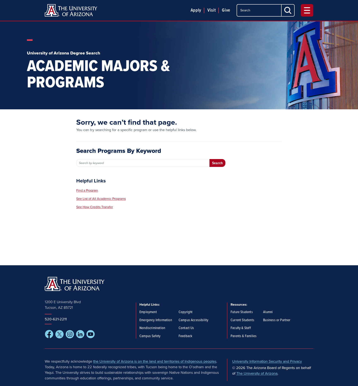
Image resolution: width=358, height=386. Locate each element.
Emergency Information (155, 320)
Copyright (186, 312)
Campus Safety (149, 336)
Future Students (242, 312)
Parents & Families (243, 336)
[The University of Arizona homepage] (71, 10)
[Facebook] (49, 334)
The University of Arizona (256, 373)
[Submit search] (288, 10)
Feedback (185, 336)
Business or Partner (276, 320)
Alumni (268, 312)
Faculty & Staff (241, 328)
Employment (148, 312)
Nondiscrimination (152, 328)
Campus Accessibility (193, 320)
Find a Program (87, 190)
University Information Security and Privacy (267, 361)
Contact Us (186, 328)
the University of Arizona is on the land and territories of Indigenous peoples (154, 361)
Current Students (242, 320)
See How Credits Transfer (94, 207)
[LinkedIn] (80, 334)
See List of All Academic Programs (101, 199)
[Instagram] (69, 334)
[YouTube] (90, 334)
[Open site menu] (307, 10)
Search (217, 163)
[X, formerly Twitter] (59, 334)
